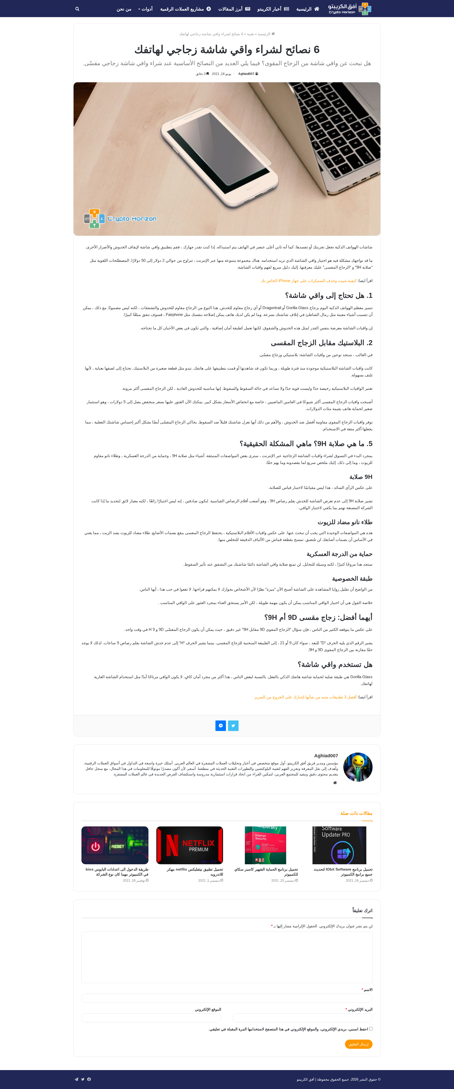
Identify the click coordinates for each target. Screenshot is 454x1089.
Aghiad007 (246, 74)
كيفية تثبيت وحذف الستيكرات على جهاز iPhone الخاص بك (309, 280)
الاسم (367, 990)
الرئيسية (304, 9)
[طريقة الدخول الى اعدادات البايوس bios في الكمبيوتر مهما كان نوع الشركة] (114, 845)
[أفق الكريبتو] (349, 9)
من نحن (124, 9)
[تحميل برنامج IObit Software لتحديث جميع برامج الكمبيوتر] (339, 845)
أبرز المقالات (231, 9)
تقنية (250, 34)
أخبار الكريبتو (270, 9)
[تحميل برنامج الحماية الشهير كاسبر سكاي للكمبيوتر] (264, 845)
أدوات (147, 9)
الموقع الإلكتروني (208, 1009)
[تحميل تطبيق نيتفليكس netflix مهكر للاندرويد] (189, 845)
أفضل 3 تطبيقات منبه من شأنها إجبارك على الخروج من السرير (305, 697)
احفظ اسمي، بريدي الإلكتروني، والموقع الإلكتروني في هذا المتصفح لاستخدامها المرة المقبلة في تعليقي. (288, 1029)
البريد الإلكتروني (359, 1009)
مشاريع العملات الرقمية (182, 9)
